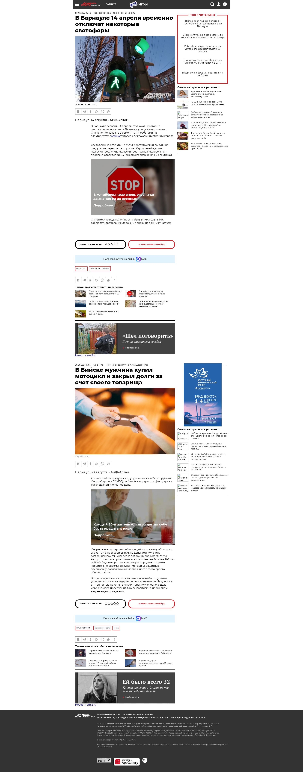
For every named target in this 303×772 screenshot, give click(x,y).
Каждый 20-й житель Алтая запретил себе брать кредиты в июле (130, 526)
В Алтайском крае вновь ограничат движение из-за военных (123, 197)
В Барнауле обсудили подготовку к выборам (202, 74)
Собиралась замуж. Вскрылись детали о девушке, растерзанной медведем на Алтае (207, 114)
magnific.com (82, 456)
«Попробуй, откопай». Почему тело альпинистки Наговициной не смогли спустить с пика (208, 125)
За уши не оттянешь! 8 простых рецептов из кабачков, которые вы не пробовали (209, 146)
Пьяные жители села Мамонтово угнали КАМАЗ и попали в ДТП (203, 61)
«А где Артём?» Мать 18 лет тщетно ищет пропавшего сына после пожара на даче (208, 456)
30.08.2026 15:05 (83, 365)
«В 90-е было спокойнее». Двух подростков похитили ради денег (207, 103)
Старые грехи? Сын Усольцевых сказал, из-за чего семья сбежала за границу (208, 446)
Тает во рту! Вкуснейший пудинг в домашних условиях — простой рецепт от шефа (208, 135)
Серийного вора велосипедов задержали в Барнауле (104, 651)
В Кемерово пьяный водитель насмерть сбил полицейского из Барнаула (203, 24)
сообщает (116, 136)
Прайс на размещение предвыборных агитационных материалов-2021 (132, 718)
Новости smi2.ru (85, 355)
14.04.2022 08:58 (83, 13)
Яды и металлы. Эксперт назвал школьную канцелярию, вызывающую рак (206, 94)
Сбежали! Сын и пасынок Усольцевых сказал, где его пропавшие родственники (209, 477)
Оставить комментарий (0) (152, 244)
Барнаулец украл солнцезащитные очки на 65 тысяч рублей (155, 663)
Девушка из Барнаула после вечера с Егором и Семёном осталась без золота (103, 663)
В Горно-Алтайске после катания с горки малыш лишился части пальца (202, 36)
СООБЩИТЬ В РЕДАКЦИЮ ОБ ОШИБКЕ (188, 718)
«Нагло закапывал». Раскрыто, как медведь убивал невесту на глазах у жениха (208, 488)
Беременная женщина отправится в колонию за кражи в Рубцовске (155, 651)
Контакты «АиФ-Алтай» (108, 715)
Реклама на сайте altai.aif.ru (138, 715)
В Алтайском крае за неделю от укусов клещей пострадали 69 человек (202, 49)
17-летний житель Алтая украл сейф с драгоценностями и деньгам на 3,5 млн (153, 304)
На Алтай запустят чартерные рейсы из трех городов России (104, 302)
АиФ (94, 104)
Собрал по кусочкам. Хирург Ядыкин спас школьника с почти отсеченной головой (209, 436)
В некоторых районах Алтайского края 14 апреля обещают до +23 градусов (105, 293)
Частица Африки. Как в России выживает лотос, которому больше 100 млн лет (208, 467)
